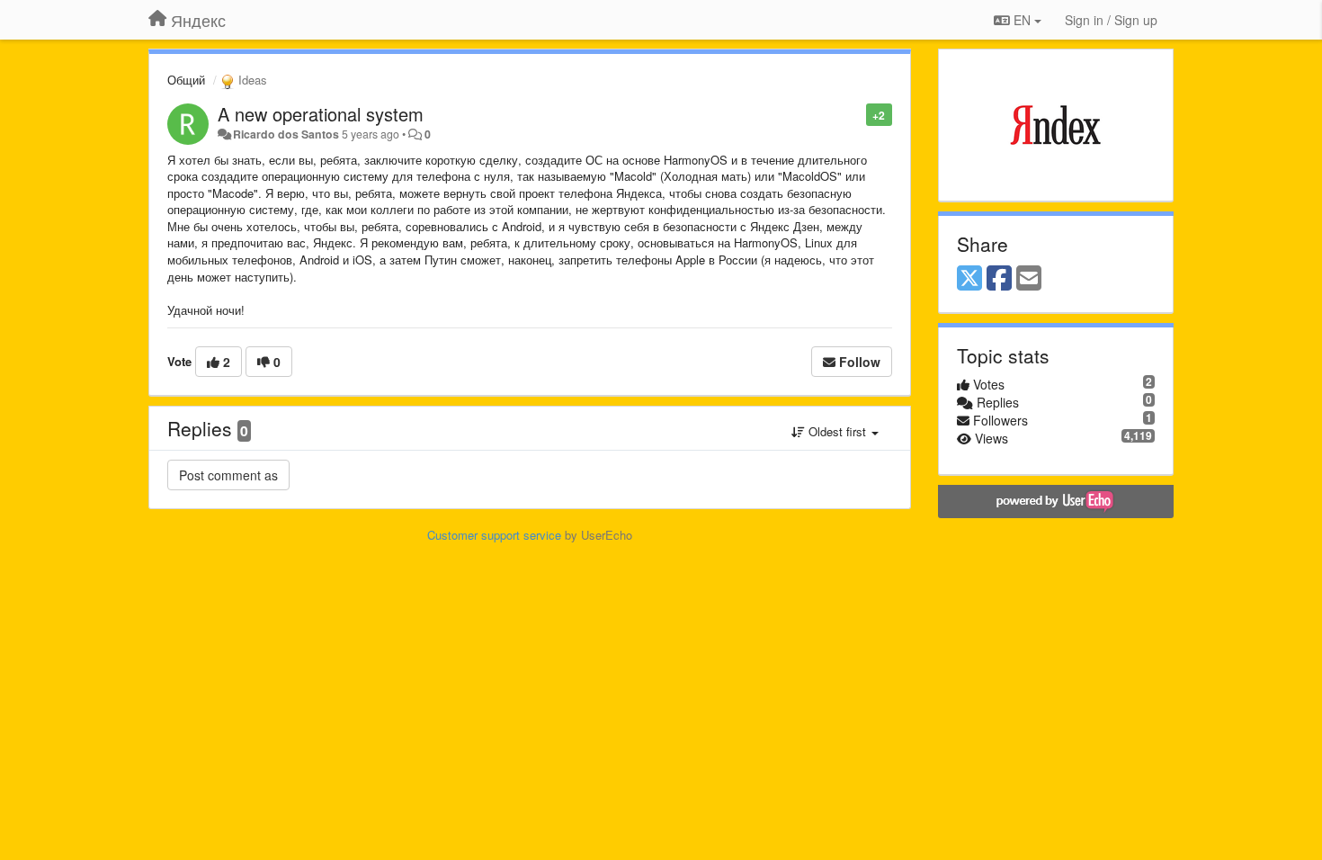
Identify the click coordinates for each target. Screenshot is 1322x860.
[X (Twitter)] (969, 279)
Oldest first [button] (837, 431)
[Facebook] (999, 279)
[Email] (1028, 279)
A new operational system (321, 114)
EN (1022, 20)
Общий (186, 79)
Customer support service (494, 534)
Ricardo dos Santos (286, 134)
